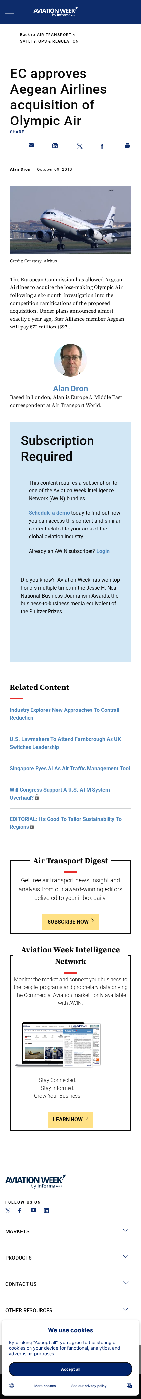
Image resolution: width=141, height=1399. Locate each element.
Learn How (68, 1120)
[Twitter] (7, 1211)
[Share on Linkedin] (55, 147)
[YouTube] (33, 1211)
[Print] (128, 147)
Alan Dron (20, 169)
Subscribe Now (68, 922)
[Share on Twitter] (80, 147)
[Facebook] (20, 1211)
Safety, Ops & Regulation (49, 41)
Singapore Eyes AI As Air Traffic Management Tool (70, 768)
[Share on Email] (31, 147)
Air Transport (54, 35)
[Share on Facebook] (104, 147)
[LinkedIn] (46, 1211)
